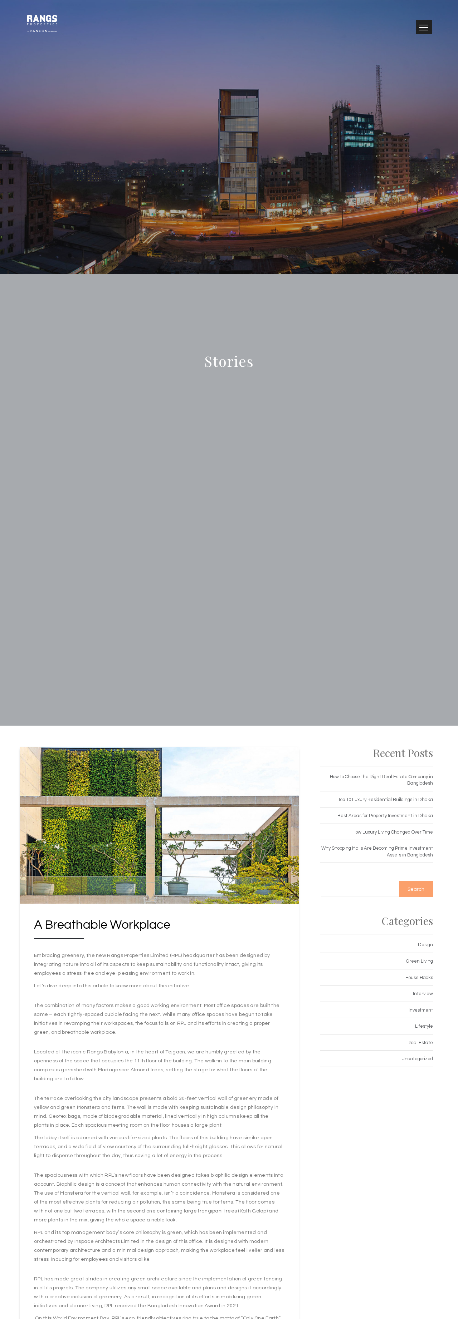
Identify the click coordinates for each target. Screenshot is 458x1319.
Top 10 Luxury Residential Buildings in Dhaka (385, 799)
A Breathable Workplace (102, 924)
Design (425, 944)
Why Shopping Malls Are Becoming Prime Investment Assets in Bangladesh (377, 852)
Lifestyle (424, 1026)
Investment (421, 1010)
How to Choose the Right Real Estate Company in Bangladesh (381, 780)
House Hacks (419, 977)
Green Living (419, 961)
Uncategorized (417, 1058)
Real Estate (420, 1042)
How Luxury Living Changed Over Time (392, 832)
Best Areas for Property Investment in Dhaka (385, 815)
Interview (423, 993)
